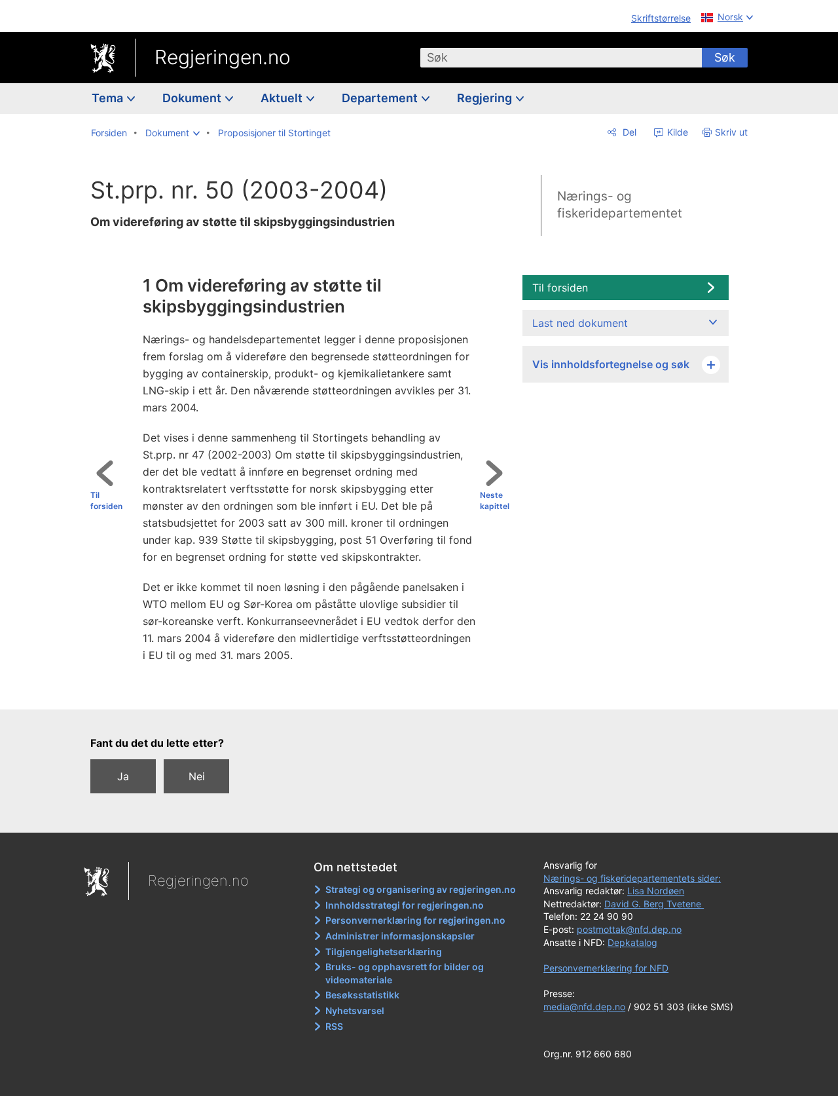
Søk (724, 57)
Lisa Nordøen (655, 890)
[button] (172, 133)
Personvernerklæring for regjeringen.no (415, 920)
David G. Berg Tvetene (654, 903)
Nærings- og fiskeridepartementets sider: (632, 878)
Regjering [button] (486, 98)
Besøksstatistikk (362, 994)
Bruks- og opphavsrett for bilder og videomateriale (404, 973)
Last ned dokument (580, 323)
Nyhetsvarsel (354, 1010)
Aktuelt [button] (283, 98)
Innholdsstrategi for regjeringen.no (404, 905)
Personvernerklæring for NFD (605, 967)
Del (628, 132)
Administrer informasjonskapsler (400, 935)
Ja (123, 776)
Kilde (676, 132)
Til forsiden (106, 500)
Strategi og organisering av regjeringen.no (420, 889)
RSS (334, 1026)
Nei (197, 776)
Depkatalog (632, 942)
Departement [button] (381, 98)
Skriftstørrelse (661, 18)
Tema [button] (109, 98)
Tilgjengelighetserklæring (383, 951)
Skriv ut (731, 132)
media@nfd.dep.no (584, 1006)
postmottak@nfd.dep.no (629, 929)
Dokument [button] (193, 98)
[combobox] (561, 57)
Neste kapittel (494, 500)
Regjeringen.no (223, 57)
